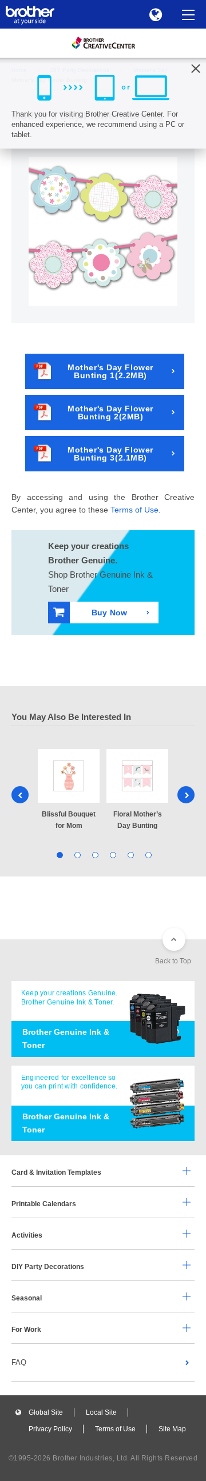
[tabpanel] (68, 790)
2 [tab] (76, 854)
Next (186, 794)
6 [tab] (147, 854)
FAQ (18, 1362)
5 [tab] (129, 854)
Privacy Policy (50, 1429)
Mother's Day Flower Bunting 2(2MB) (110, 412)
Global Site (46, 1412)
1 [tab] (59, 854)
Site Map (172, 1429)
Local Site (101, 1412)
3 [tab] (94, 854)
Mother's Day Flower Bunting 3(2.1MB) (110, 453)
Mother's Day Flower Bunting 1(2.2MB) (110, 371)
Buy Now (109, 612)
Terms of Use (134, 509)
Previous (20, 794)
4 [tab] (112, 854)
